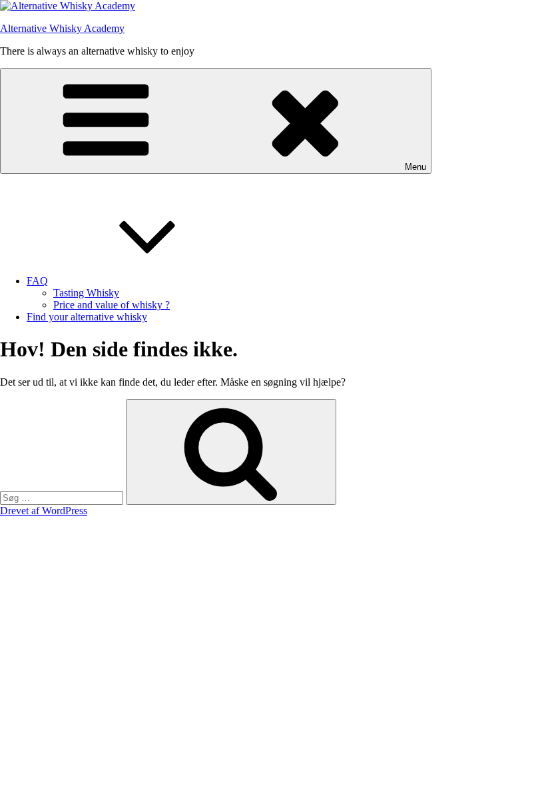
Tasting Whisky (86, 292)
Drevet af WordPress (43, 510)
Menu (415, 167)
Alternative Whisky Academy (62, 28)
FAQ (37, 280)
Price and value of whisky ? (111, 304)
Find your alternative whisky (87, 316)
